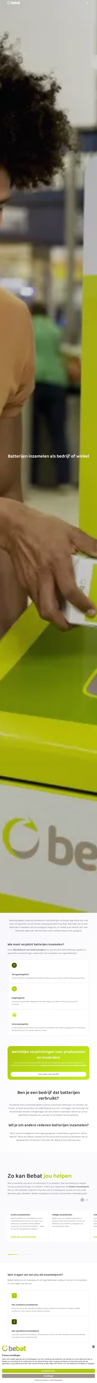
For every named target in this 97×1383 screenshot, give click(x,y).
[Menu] (87, 3)
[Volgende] (87, 1200)
